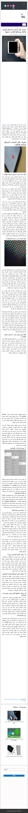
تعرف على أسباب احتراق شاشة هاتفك (12, 699)
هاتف (11, 130)
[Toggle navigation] (24, 3)
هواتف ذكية (19, 34)
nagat (24, 34)
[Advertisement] (11, 16)
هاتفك (8, 124)
